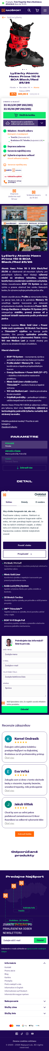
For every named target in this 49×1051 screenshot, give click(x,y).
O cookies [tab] (40, 502)
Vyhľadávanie (29, 10)
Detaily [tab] (24, 502)
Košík (37, 10)
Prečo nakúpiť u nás (13, 984)
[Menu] (45, 10)
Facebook (17, 1034)
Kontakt (8, 967)
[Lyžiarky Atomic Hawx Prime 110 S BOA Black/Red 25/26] (24, 43)
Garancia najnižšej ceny (17, 164)
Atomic (36, 87)
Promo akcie (10, 970)
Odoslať (40, 940)
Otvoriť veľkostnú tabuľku (18, 158)
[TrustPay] (37, 1025)
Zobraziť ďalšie (24, 834)
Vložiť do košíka (27, 115)
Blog (6, 974)
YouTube (32, 1034)
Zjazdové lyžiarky (9, 427)
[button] (22, 69)
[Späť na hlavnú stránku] (11, 10)
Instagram (27, 1034)
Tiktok (22, 1034)
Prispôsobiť (23, 554)
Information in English (14, 987)
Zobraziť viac (26, 467)
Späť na (14, 17)
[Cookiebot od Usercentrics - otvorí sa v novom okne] (35, 495)
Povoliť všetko (24, 545)
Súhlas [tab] (9, 502)
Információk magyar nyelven (17, 994)
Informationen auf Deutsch (16, 991)
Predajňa (8, 981)
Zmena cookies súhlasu (24, 1041)
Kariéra (8, 977)
